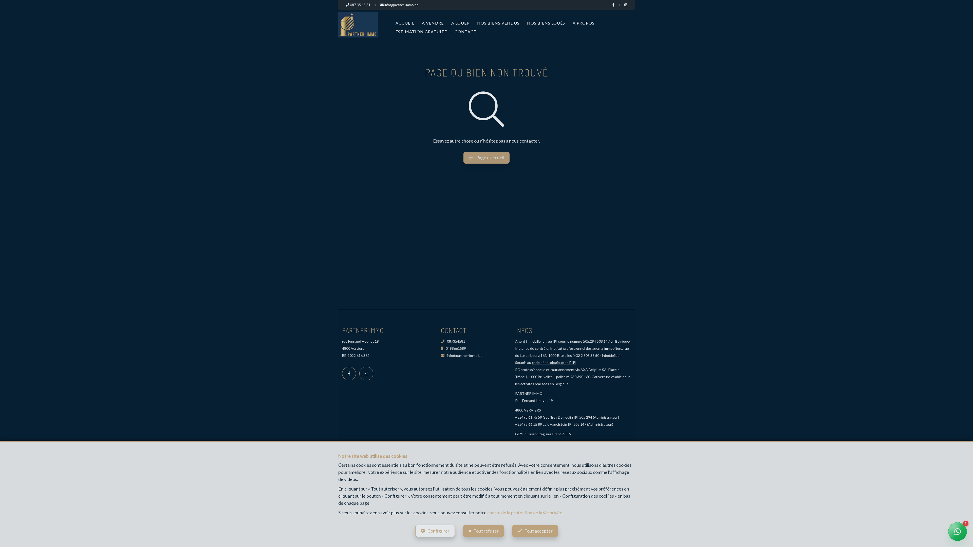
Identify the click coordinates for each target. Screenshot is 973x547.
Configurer (438, 531)
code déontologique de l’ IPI (554, 362)
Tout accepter (539, 531)
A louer (460, 23)
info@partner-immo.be (464, 355)
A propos (583, 23)
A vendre (433, 23)
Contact (466, 31)
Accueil (405, 23)
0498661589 (456, 348)
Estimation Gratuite (421, 31)
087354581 (456, 341)
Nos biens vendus (498, 23)
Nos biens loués (546, 23)
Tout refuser (486, 531)
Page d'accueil (489, 157)
